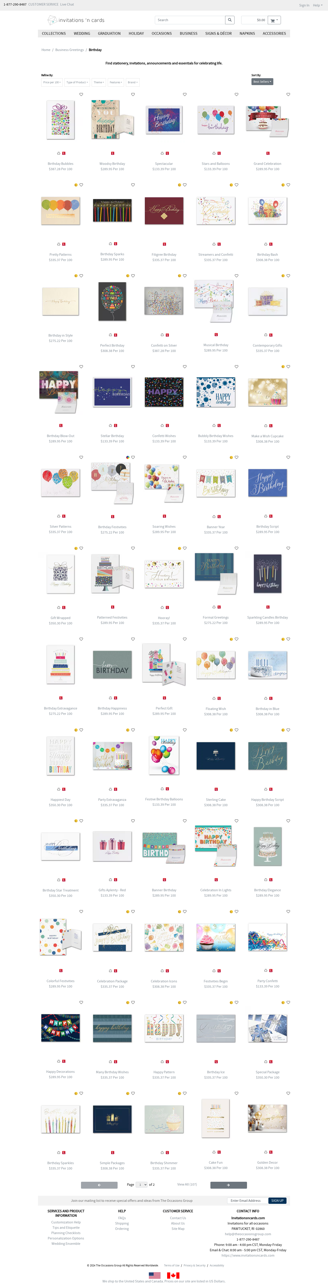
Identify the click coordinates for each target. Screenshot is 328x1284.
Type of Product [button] (76, 82)
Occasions (162, 33)
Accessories (274, 33)
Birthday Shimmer (164, 1163)
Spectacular (164, 164)
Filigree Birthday (164, 254)
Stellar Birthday (112, 436)
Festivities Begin (216, 981)
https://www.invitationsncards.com (248, 1255)
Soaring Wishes (164, 526)
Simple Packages (112, 1163)
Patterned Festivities (112, 617)
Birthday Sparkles (60, 1163)
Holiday (136, 33)
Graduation (109, 33)
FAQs (122, 1218)
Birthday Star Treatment (61, 890)
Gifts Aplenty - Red (112, 890)
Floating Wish (216, 709)
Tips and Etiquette (66, 1227)
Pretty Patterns (61, 254)
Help (316, 5)
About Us (178, 1223)
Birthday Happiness (112, 708)
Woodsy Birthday (112, 164)
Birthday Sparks (112, 254)
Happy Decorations (60, 1071)
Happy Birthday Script (267, 799)
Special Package (268, 1072)
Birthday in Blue (267, 709)
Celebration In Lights (215, 890)
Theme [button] (98, 82)
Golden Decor (267, 1162)
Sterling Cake (216, 799)
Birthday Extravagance (60, 708)
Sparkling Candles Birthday (267, 617)
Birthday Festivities (112, 527)
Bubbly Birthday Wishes (215, 436)
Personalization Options (66, 1238)
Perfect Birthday (112, 345)
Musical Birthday (215, 345)
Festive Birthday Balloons (164, 799)
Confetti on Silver (164, 345)
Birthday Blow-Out (60, 436)
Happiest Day (60, 799)
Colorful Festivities (61, 981)
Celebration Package (112, 981)
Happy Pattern (164, 1072)
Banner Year (216, 527)
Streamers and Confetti (215, 254)
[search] (230, 20)
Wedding (82, 33)
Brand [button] (131, 82)
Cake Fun (216, 1162)
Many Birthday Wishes (112, 1072)
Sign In (304, 5)
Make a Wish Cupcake (267, 436)
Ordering (122, 1229)
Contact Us (178, 1218)
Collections (54, 33)
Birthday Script (267, 526)
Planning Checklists (66, 1233)
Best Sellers (261, 82)
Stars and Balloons (216, 164)
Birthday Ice (216, 1072)
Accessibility (217, 1265)
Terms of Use (171, 1265)
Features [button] (115, 82)
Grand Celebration (267, 164)
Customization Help (66, 1222)
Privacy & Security (195, 1265)
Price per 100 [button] (51, 82)
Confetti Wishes (164, 436)
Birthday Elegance (267, 890)
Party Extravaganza (112, 799)
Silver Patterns (60, 526)
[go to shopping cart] (274, 20)
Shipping (122, 1223)
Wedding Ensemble (66, 1243)
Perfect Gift (164, 708)
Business (188, 33)
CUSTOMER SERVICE (43, 4)
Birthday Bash (267, 254)
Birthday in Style (60, 335)
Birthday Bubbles (60, 164)
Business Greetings (69, 50)
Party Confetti (267, 981)
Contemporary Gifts (267, 345)
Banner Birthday (164, 890)
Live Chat (67, 4)
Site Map (178, 1229)
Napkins (247, 33)
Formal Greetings (216, 617)
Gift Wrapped (61, 618)
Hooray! (164, 618)
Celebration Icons (164, 981)
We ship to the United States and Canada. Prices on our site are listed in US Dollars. (164, 1281)
